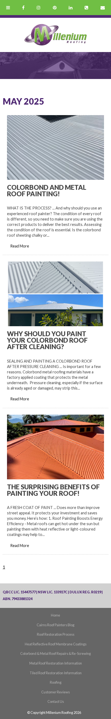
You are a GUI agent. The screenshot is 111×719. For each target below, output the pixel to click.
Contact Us (55, 701)
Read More (19, 246)
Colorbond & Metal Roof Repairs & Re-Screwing (55, 653)
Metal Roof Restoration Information (55, 663)
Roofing (55, 682)
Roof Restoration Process (55, 634)
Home (55, 615)
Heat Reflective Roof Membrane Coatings (55, 644)
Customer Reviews (55, 692)
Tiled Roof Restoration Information (56, 673)
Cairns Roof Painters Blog (55, 625)
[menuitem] (55, 615)
